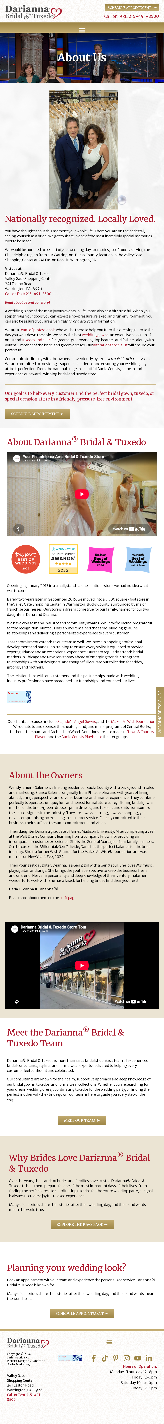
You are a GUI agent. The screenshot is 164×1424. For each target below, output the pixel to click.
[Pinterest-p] (115, 1358)
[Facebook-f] (93, 1358)
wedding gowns (95, 335)
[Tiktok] (104, 1358)
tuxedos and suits (36, 340)
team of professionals (37, 330)
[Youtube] (137, 1358)
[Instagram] (126, 1358)
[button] (82, 30)
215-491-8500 (143, 16)
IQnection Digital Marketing (26, 1362)
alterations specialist (110, 345)
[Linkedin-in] (148, 1358)
